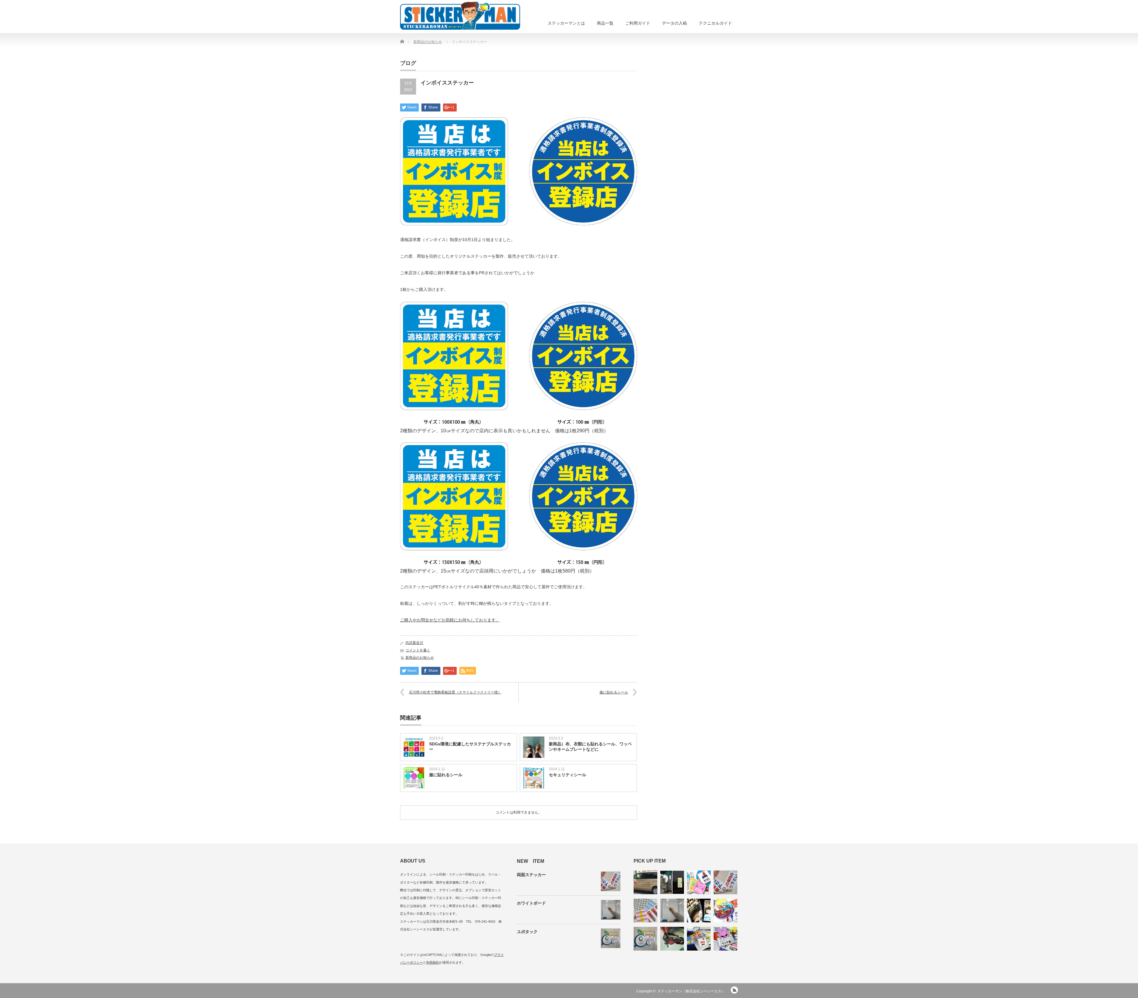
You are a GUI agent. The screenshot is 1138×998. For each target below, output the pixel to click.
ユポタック (527, 931)
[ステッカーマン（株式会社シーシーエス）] (460, 15)
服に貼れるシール (614, 692)
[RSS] (734, 990)
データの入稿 (674, 23)
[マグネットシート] (699, 882)
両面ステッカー (531, 874)
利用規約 (432, 962)
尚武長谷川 (414, 643)
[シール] (645, 910)
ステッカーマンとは (566, 23)
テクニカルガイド (715, 23)
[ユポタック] (645, 939)
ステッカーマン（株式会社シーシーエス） (691, 991)
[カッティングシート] (645, 882)
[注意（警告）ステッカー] (699, 939)
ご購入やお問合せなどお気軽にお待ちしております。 (450, 620)
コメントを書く (417, 650)
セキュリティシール (567, 774)
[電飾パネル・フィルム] (699, 910)
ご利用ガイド (637, 23)
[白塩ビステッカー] (725, 939)
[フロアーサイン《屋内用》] (725, 910)
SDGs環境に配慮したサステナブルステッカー (470, 747)
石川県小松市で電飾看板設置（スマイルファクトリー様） (455, 692)
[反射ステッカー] (672, 882)
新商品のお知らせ (419, 658)
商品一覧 (605, 23)
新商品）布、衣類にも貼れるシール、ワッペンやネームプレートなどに (590, 747)
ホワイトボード (531, 903)
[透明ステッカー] (672, 939)
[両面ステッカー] (725, 882)
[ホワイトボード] (672, 910)
